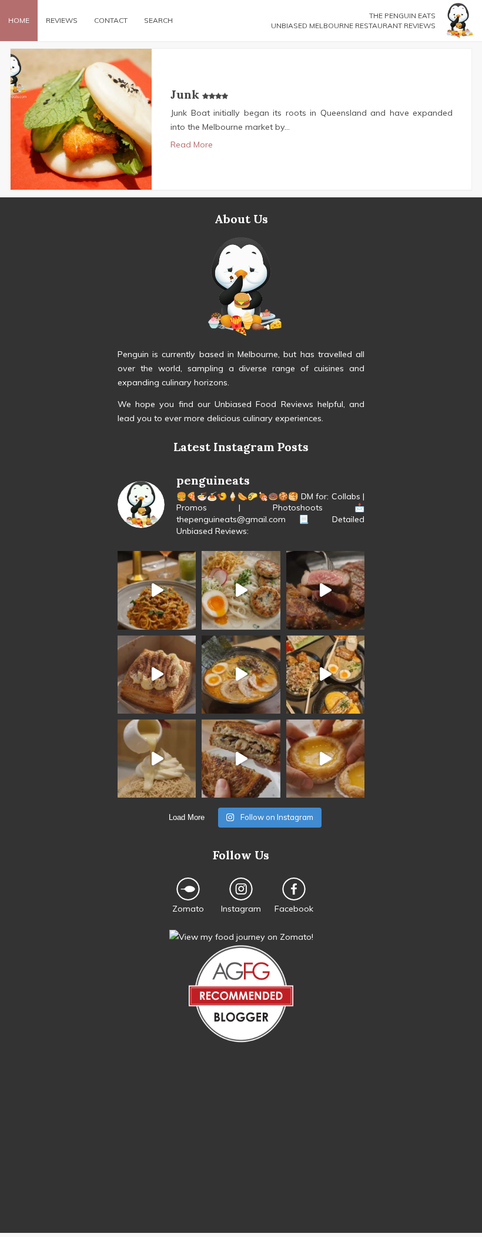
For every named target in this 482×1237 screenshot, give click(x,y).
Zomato (188, 908)
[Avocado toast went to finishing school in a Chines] (241, 590)
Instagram (241, 908)
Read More (191, 144)
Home (18, 20)
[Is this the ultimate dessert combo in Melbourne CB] (157, 759)
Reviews (62, 20)
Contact (111, 20)
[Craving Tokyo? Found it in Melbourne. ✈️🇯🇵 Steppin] (325, 675)
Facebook (294, 908)
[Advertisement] (241, 1150)
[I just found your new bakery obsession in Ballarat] (157, 675)
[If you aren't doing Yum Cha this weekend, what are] (325, 759)
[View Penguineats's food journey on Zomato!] (241, 937)
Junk (186, 94)
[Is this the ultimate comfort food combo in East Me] (241, 759)
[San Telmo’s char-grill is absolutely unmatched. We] (325, 590)
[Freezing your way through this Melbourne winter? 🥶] (241, 675)
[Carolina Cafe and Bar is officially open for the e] (157, 590)
